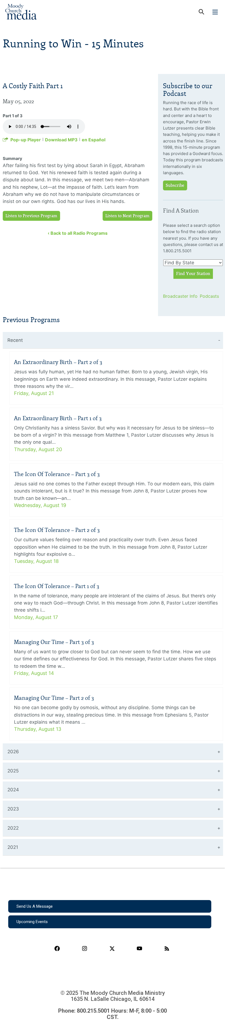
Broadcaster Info (178, 296)
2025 (13, 771)
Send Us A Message (34, 906)
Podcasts (209, 296)
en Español (93, 139)
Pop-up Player (25, 139)
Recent (15, 340)
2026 (13, 751)
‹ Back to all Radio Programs (78, 233)
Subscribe (175, 185)
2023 (13, 809)
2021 (12, 847)
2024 (13, 789)
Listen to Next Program (127, 215)
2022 (13, 828)
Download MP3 (61, 139)
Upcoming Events (32, 921)
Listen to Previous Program (31, 215)
